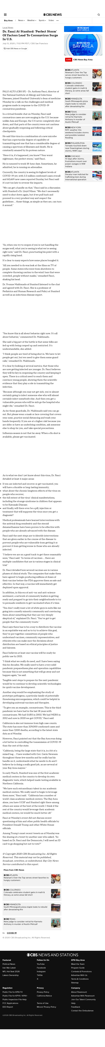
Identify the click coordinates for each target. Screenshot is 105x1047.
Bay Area (8, 20)
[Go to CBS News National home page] (52, 14)
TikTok (40, 975)
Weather (31, 20)
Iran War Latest (9, 968)
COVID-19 (12, 933)
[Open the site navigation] (20, 14)
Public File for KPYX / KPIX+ (15, 996)
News (21, 20)
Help (73, 1003)
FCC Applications (10, 1003)
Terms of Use (42, 1003)
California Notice (44, 996)
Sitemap (74, 983)
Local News (8, 28)
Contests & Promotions (81, 972)
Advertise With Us (79, 975)
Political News (9, 964)
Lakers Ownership (11, 975)
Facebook (41, 968)
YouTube (41, 964)
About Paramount (79, 992)
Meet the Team (78, 964)
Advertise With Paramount (82, 996)
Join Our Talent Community (83, 999)
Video (51, 20)
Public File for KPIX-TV (13, 992)
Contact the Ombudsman (82, 1011)
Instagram (41, 972)
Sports (42, 20)
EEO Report (8, 1007)
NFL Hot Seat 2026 (11, 972)
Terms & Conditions (79, 979)
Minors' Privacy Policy (46, 1007)
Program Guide (78, 968)
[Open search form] (99, 14)
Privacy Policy (43, 992)
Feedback (75, 1007)
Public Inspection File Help (15, 999)
